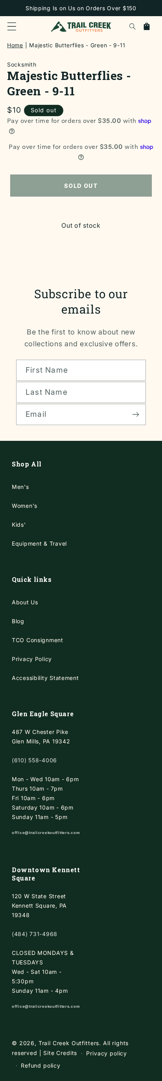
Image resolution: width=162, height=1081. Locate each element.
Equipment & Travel (39, 543)
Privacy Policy (32, 659)
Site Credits (60, 1052)
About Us (25, 602)
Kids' (19, 524)
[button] (12, 26)
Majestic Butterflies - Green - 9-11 (77, 45)
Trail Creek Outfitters (69, 1043)
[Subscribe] (135, 414)
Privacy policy (106, 1053)
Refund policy (41, 1065)
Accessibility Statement (45, 677)
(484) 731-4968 (34, 934)
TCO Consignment (37, 640)
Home (15, 45)
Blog (18, 621)
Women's (24, 505)
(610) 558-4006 (34, 760)
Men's (20, 486)
